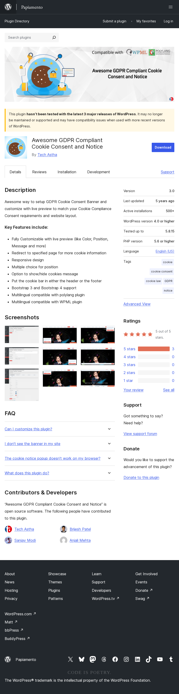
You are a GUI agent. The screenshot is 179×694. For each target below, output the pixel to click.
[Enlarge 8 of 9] (108, 353)
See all (168, 390)
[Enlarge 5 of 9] (70, 353)
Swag (142, 598)
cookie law (153, 281)
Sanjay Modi (25, 540)
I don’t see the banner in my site (32, 444)
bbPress (14, 630)
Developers (101, 590)
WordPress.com (20, 614)
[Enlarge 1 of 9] (32, 332)
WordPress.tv (106, 598)
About (10, 574)
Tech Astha (47, 154)
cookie (167, 262)
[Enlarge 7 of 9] (108, 332)
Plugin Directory (17, 21)
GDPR (168, 281)
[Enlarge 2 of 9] (32, 353)
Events (141, 582)
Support (167, 172)
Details (15, 172)
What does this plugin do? (27, 473)
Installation (67, 172)
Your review (134, 390)
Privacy (11, 598)
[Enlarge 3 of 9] (32, 374)
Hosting (11, 590)
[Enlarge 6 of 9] (70, 375)
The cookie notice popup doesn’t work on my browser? (52, 458)
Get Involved (146, 574)
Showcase (57, 574)
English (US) (165, 251)
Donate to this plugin (141, 477)
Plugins (54, 590)
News (9, 582)
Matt (11, 622)
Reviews (39, 172)
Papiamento (26, 659)
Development (98, 172)
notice (168, 290)
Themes (55, 582)
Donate (144, 590)
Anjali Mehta (80, 540)
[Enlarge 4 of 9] (70, 332)
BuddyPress (17, 638)
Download (163, 147)
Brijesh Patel (80, 529)
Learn (96, 574)
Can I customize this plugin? (28, 429)
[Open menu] (171, 7)
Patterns (55, 598)
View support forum (140, 433)
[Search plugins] (54, 37)
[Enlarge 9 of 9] (108, 375)
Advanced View (137, 304)
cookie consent (161, 271)
